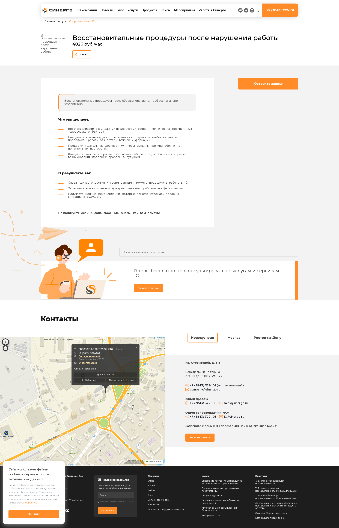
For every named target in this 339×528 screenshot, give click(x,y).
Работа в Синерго (212, 10)
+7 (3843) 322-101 (203, 385)
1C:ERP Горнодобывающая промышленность (269, 482)
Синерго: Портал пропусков (271, 513)
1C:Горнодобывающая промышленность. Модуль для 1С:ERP (276, 489)
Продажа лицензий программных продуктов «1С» (220, 489)
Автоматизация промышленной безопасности (219, 509)
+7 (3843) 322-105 (203, 403)
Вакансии (153, 504)
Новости (106, 10)
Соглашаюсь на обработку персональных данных (116, 502)
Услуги (132, 10)
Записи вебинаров (158, 500)
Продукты (149, 10)
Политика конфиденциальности (166, 509)
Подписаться (107, 510)
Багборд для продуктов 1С (270, 518)
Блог (120, 10)
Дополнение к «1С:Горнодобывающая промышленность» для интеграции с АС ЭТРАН (276, 506)
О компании (87, 10)
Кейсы (166, 10)
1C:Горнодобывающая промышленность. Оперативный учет (276, 497)
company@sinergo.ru (205, 389)
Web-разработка (211, 515)
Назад (83, 54)
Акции (151, 485)
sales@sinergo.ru (236, 403)
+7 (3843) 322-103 (203, 417)
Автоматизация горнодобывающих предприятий (221, 501)
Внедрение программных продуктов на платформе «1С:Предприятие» (222, 482)
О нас (151, 480)
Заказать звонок (148, 288)
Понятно (34, 514)
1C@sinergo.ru (234, 417)
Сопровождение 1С (212, 495)
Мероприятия (184, 10)
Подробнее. (30, 502)
